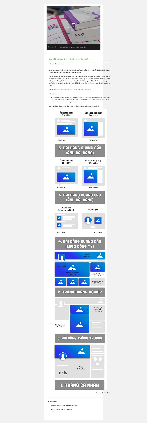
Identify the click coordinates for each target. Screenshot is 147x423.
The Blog (73, 23)
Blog (56, 47)
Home (51, 47)
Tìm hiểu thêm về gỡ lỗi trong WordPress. (61, 409)
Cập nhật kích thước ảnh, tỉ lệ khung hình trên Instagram (74, 89)
